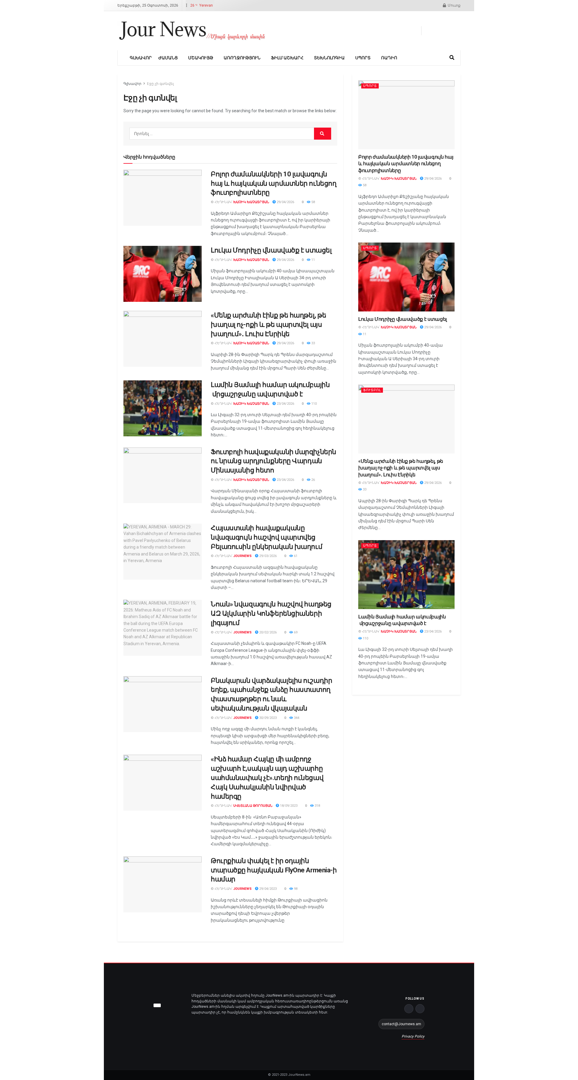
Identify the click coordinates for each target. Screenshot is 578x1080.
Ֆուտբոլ (372, 390)
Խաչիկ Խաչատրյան (251, 202)
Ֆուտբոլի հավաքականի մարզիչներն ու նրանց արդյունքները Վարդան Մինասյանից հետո (273, 461)
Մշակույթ (200, 57)
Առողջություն (242, 57)
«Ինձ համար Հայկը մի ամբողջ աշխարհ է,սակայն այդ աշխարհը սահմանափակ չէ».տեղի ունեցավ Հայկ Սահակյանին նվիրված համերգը (267, 777)
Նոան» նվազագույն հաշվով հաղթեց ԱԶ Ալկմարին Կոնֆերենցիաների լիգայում (271, 613)
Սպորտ (363, 57)
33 (312, 343)
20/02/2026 (267, 632)
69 (295, 632)
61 (295, 556)
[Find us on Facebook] (428, 30)
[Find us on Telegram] (438, 30)
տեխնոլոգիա (329, 57)
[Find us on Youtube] (448, 30)
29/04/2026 (285, 202)
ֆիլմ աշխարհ (287, 57)
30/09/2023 (267, 718)
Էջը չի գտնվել (160, 84)
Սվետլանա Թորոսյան (252, 806)
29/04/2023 (267, 889)
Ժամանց (168, 57)
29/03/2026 (267, 556)
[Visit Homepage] (192, 31)
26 (312, 480)
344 (296, 718)
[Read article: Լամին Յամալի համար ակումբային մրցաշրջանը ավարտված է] (162, 408)
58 (312, 202)
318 (317, 806)
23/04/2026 (285, 404)
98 (295, 889)
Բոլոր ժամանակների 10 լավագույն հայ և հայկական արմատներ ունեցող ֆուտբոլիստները (273, 183)
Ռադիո (389, 57)
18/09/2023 (288, 806)
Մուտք (454, 5)
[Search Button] (451, 57)
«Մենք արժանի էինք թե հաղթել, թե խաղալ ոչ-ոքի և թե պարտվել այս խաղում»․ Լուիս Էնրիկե (268, 324)
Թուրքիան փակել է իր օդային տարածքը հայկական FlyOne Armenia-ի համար (274, 870)
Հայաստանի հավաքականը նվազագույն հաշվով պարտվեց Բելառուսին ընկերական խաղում (266, 537)
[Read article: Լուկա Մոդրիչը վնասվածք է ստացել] (162, 274)
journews (242, 556)
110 (313, 404)
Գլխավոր (141, 57)
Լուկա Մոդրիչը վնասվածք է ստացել (271, 250)
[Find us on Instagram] (458, 30)
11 (312, 260)
